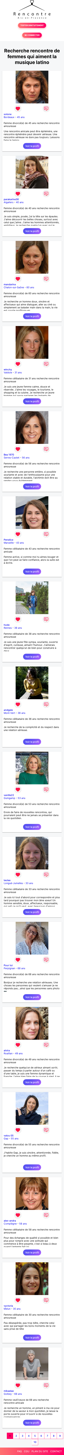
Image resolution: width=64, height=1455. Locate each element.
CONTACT (56, 1451)
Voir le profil (32, 145)
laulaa (7, 880)
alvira (7, 1050)
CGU (26, 1451)
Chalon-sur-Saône (14, 287)
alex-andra (10, 1220)
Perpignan (9, 968)
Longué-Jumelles (13, 883)
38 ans (18, 627)
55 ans (14, 1138)
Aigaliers (8, 202)
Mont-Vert (9, 712)
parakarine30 (11, 199)
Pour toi (8, 965)
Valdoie (8, 372)
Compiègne (10, 1223)
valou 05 (9, 1135)
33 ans (29, 883)
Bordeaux (9, 117)
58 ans (23, 1223)
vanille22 (9, 795)
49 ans (19, 1053)
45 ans (21, 117)
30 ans (17, 1308)
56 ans (25, 457)
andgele (8, 709)
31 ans (18, 372)
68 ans (21, 968)
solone (7, 114)
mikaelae (9, 1390)
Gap (6, 1138)
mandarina (10, 284)
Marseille (9, 542)
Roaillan (8, 1053)
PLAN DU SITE (40, 1451)
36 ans (21, 712)
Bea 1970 (9, 454)
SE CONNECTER (32, 35)
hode (7, 624)
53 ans (21, 798)
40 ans (20, 202)
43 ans (20, 542)
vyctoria (8, 1305)
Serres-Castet (11, 457)
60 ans (30, 287)
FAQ (19, 1451)
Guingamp (9, 798)
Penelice (8, 539)
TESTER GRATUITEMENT (32, 25)
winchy (8, 369)
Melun (7, 1308)
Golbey (8, 1393)
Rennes (8, 627)
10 (35, 1442)
